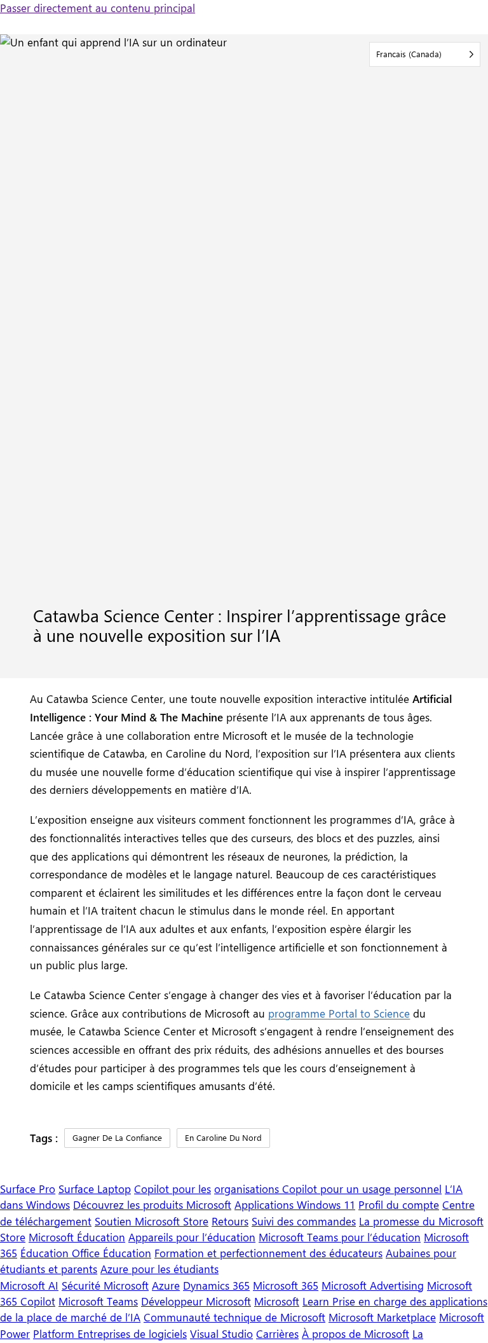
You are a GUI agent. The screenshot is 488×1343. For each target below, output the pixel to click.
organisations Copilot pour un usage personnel (328, 1189)
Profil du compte (398, 1204)
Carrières (277, 1333)
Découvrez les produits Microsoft (152, 1204)
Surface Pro (27, 1189)
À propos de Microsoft (355, 1333)
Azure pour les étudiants (159, 1269)
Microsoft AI (29, 1285)
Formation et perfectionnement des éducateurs (268, 1253)
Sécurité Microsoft (105, 1285)
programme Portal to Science (339, 1013)
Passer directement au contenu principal (97, 8)
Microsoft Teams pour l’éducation (340, 1237)
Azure (166, 1285)
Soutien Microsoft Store (151, 1221)
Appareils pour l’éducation (191, 1237)
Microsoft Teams (98, 1301)
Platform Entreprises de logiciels (110, 1333)
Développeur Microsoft (196, 1301)
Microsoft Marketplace (382, 1317)
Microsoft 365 (285, 1285)
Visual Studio (221, 1333)
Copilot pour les (172, 1189)
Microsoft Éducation (77, 1237)
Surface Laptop (94, 1189)
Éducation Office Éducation (85, 1253)
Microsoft (276, 1301)
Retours (230, 1221)
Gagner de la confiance (117, 1137)
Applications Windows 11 (294, 1204)
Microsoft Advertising (373, 1285)
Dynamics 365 (216, 1285)
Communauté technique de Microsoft (234, 1317)
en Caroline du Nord (223, 1137)
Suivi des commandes (304, 1221)
